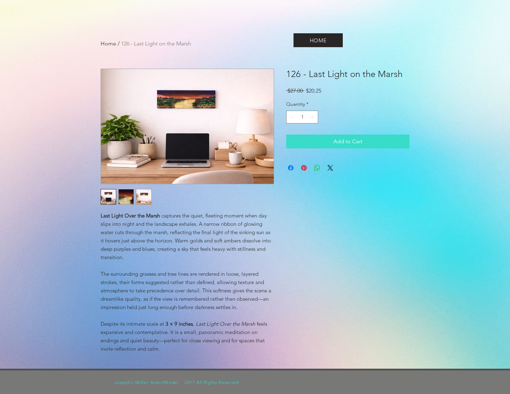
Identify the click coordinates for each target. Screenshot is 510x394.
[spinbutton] (302, 117)
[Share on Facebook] (291, 168)
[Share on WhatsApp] (317, 168)
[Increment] (312, 117)
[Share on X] (330, 168)
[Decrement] (291, 117)
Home (108, 43)
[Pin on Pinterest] (304, 168)
